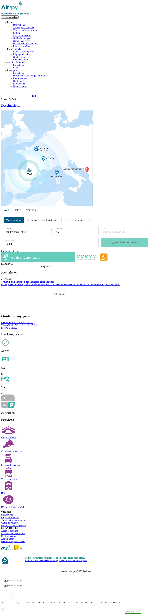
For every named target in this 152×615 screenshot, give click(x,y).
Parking (16, 33)
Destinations (19, 25)
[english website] (34, 96)
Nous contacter (20, 86)
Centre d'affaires (8, 437)
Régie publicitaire (21, 54)
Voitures (31, 210)
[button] (89, 220)
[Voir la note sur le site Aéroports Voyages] (55, 261)
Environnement (20, 78)
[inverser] (51, 231)
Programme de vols (10, 251)
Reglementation (8, 536)
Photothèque (19, 83)
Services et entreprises (23, 51)
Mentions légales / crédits (13, 541)
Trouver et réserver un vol (25, 30)
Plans (15, 67)
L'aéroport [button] (12, 70)
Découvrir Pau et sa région (13, 507)
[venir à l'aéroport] (5, 345)
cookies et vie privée (133, 611)
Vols (6, 210)
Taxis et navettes (9, 479)
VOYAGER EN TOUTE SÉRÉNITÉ (19, 325)
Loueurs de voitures (10, 465)
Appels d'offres (8, 538)
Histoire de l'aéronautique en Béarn (29, 75)
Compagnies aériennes (23, 27)
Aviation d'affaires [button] (15, 62)
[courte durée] (5, 362)
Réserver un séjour (22, 46)
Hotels (17, 210)
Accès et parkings (9, 530)
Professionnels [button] (14, 49)
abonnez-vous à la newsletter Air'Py (41, 560)
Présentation (18, 65)
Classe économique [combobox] (75, 220)
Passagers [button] (11, 22)
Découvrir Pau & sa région (25, 43)
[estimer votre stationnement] (8, 407)
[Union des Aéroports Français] (19, 549)
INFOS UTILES (9, 328)
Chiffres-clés (19, 81)
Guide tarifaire (20, 57)
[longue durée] (5, 381)
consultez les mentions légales (73, 560)
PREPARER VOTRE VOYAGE (17, 322)
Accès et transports (22, 35)
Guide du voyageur (22, 38)
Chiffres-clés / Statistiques (13, 533)
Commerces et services (23, 41)
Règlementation (20, 59)
